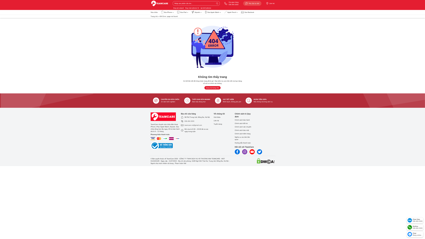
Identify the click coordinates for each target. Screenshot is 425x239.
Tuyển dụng (218, 124)
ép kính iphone (206, 8)
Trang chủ (154, 16)
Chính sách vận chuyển (243, 127)
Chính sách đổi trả (241, 123)
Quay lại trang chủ (212, 88)
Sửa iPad (183, 12)
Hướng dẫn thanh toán (243, 143)
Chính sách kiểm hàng (242, 134)
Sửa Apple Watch (213, 12)
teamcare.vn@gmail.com (193, 125)
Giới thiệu (217, 117)
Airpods (197, 12)
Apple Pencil (231, 12)
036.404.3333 (189, 121)
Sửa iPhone (168, 12)
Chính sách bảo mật (242, 130)
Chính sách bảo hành (242, 120)
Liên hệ (271, 3)
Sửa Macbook (249, 12)
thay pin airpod (178, 8)
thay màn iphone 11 (192, 8)
